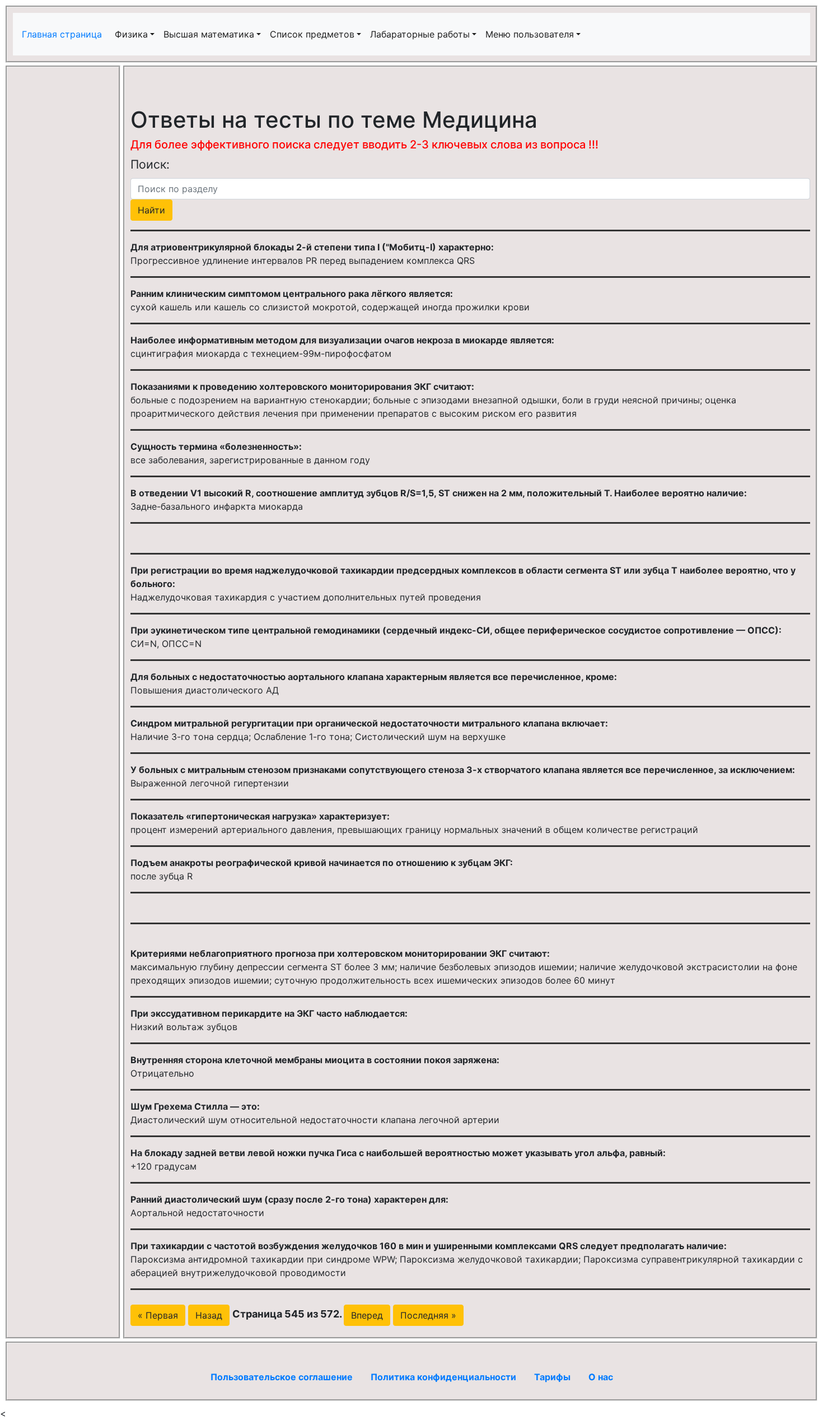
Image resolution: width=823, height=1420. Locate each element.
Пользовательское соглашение (282, 1376)
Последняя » (428, 1315)
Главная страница (63, 34)
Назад (208, 1315)
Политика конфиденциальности (443, 1376)
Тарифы (552, 1376)
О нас (600, 1376)
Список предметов (312, 34)
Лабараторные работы (420, 34)
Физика (131, 34)
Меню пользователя (529, 34)
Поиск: (150, 164)
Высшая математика (208, 34)
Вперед (367, 1315)
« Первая (158, 1315)
